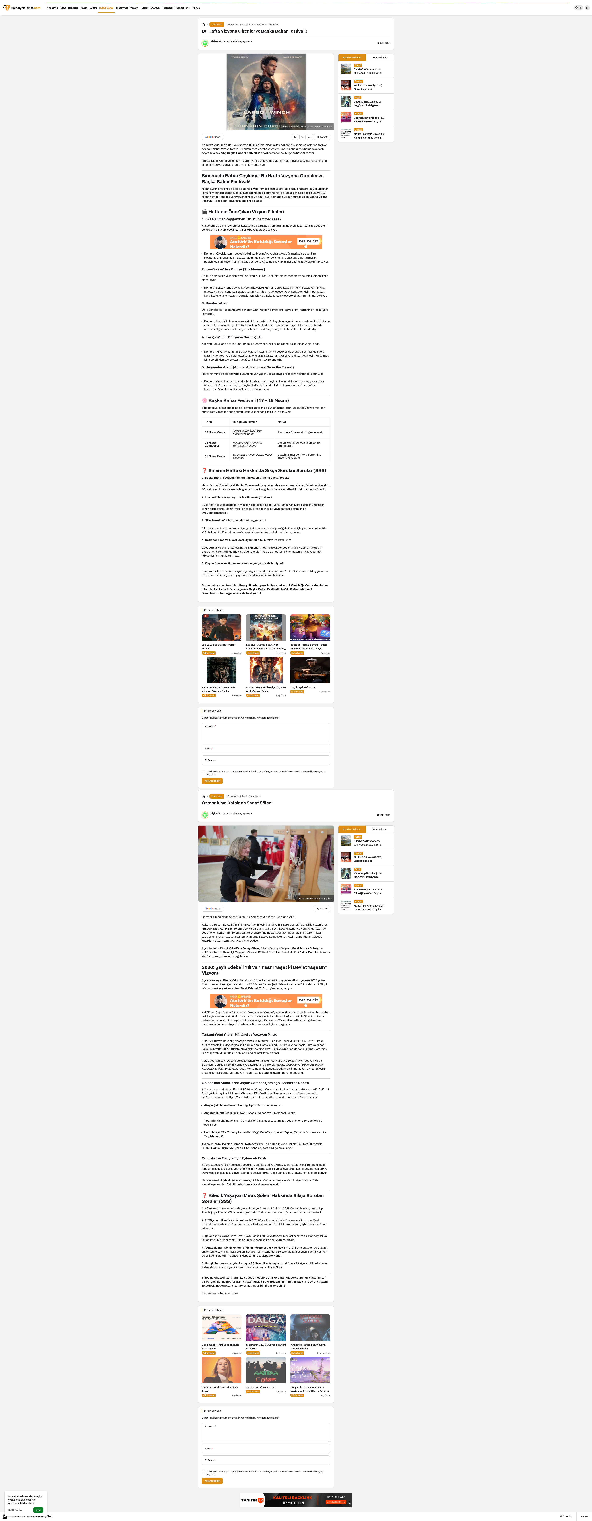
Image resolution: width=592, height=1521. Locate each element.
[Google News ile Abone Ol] (212, 137)
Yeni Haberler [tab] (380, 57)
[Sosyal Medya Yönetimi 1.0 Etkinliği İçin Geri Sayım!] (366, 118)
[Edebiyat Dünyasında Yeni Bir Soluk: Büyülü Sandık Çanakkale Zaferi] (266, 634)
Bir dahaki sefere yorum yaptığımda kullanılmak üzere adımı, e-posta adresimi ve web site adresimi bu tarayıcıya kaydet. (266, 773)
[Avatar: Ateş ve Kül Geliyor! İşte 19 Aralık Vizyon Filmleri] (266, 677)
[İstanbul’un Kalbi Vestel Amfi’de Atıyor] (221, 1377)
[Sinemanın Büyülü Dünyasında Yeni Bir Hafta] (266, 1334)
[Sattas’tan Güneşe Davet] (266, 1377)
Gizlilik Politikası (15, 1510)
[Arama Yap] (587, 7)
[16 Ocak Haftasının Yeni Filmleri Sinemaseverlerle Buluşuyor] (310, 634)
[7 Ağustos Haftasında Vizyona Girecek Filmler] (310, 1334)
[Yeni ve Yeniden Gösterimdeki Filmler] (221, 634)
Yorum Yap (567, 1516)
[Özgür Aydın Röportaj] (310, 677)
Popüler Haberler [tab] (352, 57)
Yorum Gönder (212, 781)
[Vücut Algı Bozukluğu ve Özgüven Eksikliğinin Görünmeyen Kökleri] (366, 102)
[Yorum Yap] (295, 137)
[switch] (578, 7)
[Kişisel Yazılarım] (21, 7)
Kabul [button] (38, 1510)
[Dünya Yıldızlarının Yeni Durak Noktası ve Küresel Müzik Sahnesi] (310, 1377)
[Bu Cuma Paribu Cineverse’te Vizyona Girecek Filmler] (221, 677)
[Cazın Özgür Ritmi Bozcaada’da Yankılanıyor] (221, 1334)
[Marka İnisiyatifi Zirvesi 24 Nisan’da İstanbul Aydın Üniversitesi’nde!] (366, 134)
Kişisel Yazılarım (220, 41)
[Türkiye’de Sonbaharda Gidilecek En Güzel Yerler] (366, 69)
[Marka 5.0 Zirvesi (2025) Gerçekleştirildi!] (366, 85)
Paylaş (586, 1516)
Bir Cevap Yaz (212, 711)
